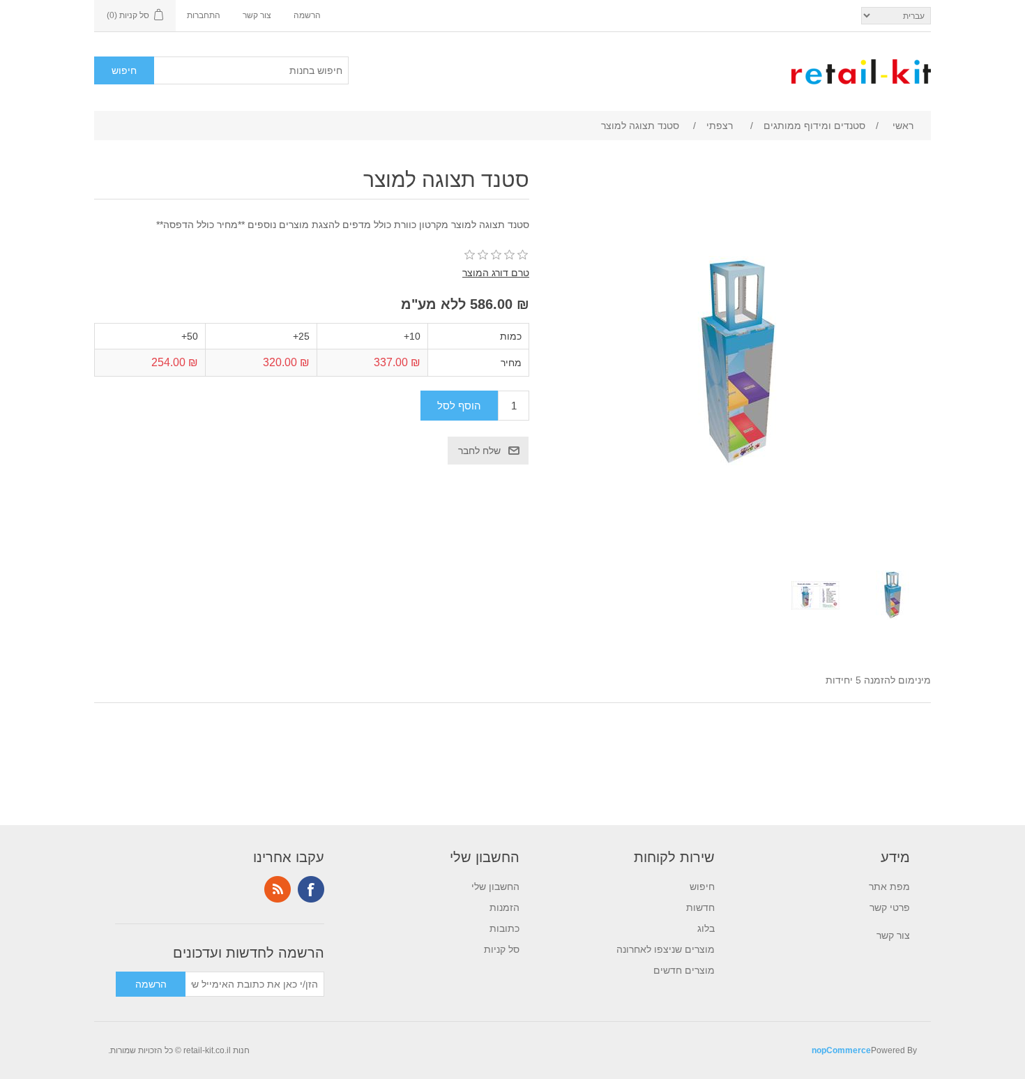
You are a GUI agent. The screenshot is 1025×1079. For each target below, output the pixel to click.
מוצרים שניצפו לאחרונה (665, 949)
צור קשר (257, 15)
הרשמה (307, 15)
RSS (277, 889)
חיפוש (702, 886)
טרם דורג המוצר (495, 272)
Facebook (311, 889)
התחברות (203, 15)
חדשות (700, 907)
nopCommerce (841, 1050)
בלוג (706, 928)
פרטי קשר (890, 907)
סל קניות (501, 949)
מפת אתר (889, 886)
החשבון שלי (495, 886)
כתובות (504, 928)
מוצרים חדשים (684, 970)
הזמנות (504, 907)
